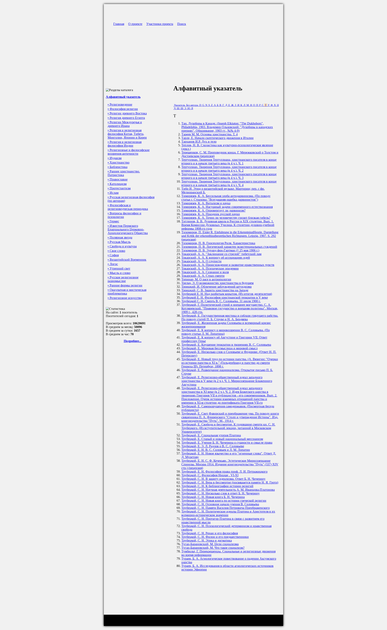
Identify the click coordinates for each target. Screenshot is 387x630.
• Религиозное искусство (125, 298)
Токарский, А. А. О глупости (201, 261)
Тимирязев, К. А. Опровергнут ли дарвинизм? (213, 210)
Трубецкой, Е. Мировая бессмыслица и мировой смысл (219, 348)
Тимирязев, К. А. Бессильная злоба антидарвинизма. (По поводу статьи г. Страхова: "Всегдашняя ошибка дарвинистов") (225, 197)
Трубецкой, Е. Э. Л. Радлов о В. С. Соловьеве (212, 446)
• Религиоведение (120, 104)
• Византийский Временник (127, 259)
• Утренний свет (119, 268)
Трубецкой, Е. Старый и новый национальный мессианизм (222, 439)
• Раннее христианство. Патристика (124, 173)
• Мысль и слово (119, 273)
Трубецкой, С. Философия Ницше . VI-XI (209, 475)
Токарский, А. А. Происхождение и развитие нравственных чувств (227, 265)
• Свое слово (116, 250)
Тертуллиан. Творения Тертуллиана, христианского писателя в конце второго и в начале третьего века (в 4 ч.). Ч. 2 (229, 168)
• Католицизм (117, 184)
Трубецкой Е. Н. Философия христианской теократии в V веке (224, 297)
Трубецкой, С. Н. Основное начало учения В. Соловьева (220, 504)
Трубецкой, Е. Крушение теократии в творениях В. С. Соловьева (226, 344)
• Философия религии (123, 109)
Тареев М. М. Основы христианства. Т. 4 (209, 134)
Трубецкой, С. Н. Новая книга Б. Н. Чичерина (213, 497)
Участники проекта (159, 24)
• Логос (113, 264)
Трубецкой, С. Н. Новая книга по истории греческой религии (223, 500)
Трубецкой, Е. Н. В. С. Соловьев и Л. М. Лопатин (215, 449)
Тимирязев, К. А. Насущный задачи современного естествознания (227, 207)
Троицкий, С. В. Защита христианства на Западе (214, 290)
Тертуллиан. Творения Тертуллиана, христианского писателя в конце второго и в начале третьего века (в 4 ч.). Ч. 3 (229, 176)
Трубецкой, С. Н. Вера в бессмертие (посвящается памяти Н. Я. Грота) (229, 482)
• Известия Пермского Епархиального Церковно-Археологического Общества (128, 229)
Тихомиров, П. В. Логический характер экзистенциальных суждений (229, 246)
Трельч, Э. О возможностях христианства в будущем (217, 283)
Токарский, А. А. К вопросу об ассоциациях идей (215, 257)
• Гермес (113, 221)
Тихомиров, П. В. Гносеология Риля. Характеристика (218, 243)
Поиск (181, 24)
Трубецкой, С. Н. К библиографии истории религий (217, 486)
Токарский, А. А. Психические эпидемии (210, 268)
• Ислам (113, 192)
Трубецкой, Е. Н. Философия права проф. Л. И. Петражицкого (224, 471)
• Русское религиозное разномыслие (123, 279)
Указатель (179, 105)
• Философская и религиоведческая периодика (128, 207)
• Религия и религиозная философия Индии (124, 143)
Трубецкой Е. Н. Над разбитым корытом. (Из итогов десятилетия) (226, 294)
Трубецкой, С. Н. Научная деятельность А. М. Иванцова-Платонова (228, 489)
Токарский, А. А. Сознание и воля (205, 272)
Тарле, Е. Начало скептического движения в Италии (217, 138)
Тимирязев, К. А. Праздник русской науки (210, 214)
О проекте (135, 24)
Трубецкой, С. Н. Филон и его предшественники (215, 537)
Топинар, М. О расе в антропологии (206, 279)
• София (113, 255)
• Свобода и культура (122, 246)
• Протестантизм (119, 188)
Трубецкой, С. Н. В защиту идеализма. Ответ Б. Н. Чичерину (223, 479)
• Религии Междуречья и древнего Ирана (125, 124)
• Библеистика (117, 167)
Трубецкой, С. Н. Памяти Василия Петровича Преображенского (225, 508)
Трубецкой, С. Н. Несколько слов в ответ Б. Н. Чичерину (220, 493)
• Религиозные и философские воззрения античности (129, 151)
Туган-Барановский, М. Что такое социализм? (212, 547)
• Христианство (118, 162)
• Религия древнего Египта (126, 117)
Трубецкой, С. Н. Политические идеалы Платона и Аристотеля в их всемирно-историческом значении (228, 513)
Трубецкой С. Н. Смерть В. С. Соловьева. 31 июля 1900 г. (221, 301)
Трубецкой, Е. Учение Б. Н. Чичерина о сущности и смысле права (226, 442)
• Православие (118, 179)
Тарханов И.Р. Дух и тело (198, 141)
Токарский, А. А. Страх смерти (203, 275)
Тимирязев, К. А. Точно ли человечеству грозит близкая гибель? (225, 217)
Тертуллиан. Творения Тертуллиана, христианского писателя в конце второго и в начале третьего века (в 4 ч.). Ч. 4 (229, 183)
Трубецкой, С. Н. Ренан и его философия (209, 533)
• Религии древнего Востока (127, 113)
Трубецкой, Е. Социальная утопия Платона (211, 435)
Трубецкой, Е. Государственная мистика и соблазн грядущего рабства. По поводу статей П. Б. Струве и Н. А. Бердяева (229, 317)
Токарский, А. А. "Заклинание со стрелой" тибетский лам (221, 254)
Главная (118, 24)
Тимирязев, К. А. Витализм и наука (205, 203)
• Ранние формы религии (125, 285)
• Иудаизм (115, 158)
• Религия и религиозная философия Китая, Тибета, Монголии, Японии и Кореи (127, 134)
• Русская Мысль (119, 242)
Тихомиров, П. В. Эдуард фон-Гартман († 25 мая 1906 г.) (220, 250)
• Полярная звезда (120, 237)
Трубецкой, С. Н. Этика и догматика (206, 540)
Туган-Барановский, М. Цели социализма (210, 544)
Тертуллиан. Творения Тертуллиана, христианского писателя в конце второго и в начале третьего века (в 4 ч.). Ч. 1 (229, 161)
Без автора (192, 105)
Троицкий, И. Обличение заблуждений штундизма (216, 286)
